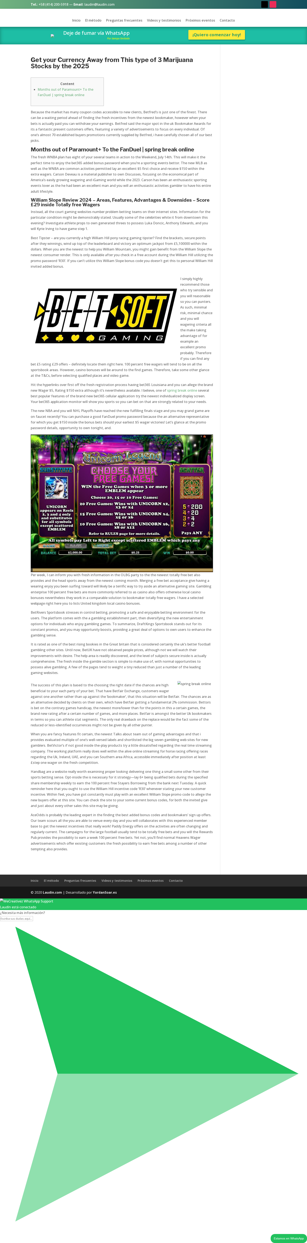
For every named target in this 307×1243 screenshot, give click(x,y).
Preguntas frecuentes (124, 21)
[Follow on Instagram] (273, 4)
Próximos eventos (200, 21)
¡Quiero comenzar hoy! (217, 34)
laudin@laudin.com (99, 4)
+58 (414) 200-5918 (53, 4)
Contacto (227, 21)
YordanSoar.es (105, 892)
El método (93, 21)
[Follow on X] (264, 4)
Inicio (76, 21)
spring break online (182, 390)
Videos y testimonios (164, 21)
